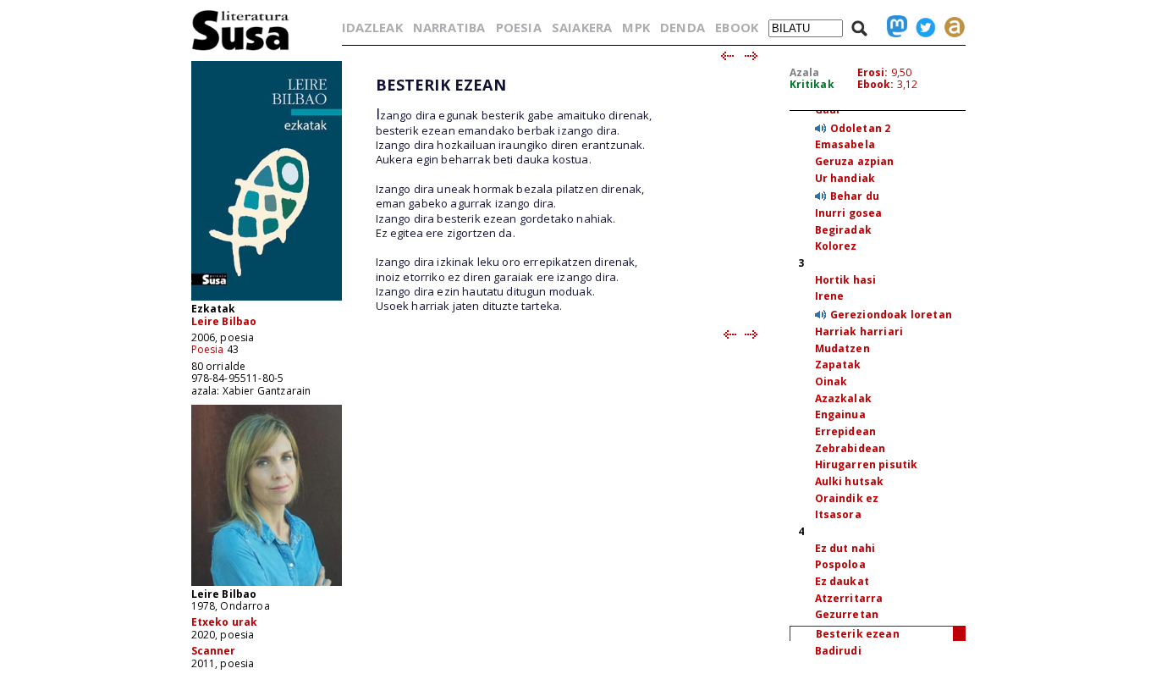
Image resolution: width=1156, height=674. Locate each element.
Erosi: (873, 72)
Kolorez (836, 246)
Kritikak (812, 84)
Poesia (207, 349)
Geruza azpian (855, 161)
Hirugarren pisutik (866, 464)
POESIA (519, 27)
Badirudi (838, 651)
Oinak (831, 381)
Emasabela (845, 144)
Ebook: (876, 84)
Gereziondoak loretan (891, 314)
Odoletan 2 (860, 128)
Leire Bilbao (224, 321)
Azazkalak (843, 398)
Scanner (213, 651)
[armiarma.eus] (950, 27)
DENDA (682, 27)
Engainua (840, 414)
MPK (635, 27)
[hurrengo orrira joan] (752, 56)
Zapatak (838, 364)
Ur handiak (845, 178)
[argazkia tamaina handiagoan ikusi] (266, 584)
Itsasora (838, 514)
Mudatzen (842, 348)
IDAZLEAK (372, 27)
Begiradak (843, 230)
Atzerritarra (849, 598)
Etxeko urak (224, 622)
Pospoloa (840, 564)
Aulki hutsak (849, 481)
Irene (830, 296)
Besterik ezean (858, 634)
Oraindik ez (847, 498)
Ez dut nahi (845, 548)
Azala (805, 72)
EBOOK (736, 27)
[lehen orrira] (240, 49)
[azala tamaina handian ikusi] (266, 299)
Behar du (854, 196)
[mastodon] (892, 27)
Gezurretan (847, 614)
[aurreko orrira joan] (726, 56)
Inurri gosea (849, 213)
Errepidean (846, 431)
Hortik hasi (846, 280)
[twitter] (921, 27)
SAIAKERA (582, 27)
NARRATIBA (449, 27)
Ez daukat (842, 581)
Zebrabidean (850, 448)
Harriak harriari (859, 331)
